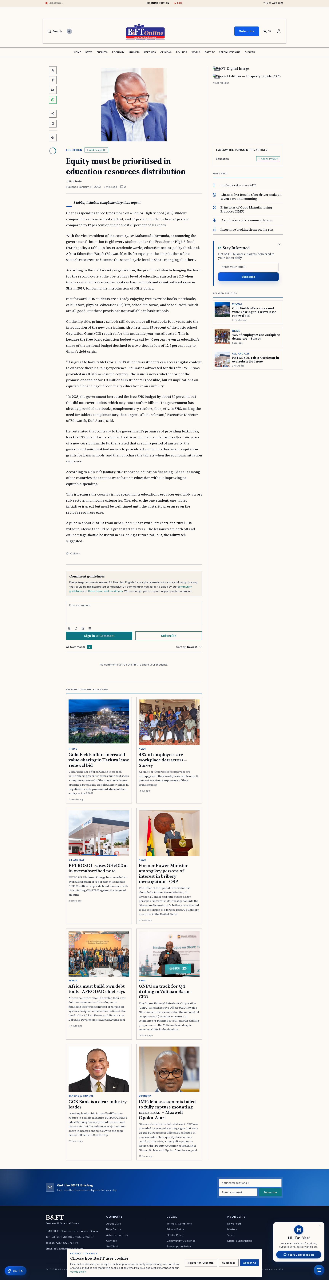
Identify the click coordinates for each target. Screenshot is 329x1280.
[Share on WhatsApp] (53, 100)
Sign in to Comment (99, 636)
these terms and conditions (105, 591)
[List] (90, 628)
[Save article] (53, 124)
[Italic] (76, 628)
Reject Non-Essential (201, 1262)
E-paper (250, 52)
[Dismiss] (279, 244)
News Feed (234, 1223)
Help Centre (113, 1229)
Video (231, 1235)
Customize (228, 1262)
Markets (232, 1229)
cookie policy (78, 1271)
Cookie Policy (175, 1235)
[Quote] (83, 628)
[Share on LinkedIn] (53, 90)
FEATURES (150, 52)
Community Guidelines (181, 1240)
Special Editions (229, 52)
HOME (77, 52)
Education (74, 150)
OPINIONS (166, 52)
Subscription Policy (179, 1246)
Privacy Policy (175, 1229)
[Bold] (69, 628)
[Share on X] (53, 70)
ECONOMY (118, 52)
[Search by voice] (69, 31)
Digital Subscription (239, 1240)
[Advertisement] (248, 112)
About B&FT (113, 1223)
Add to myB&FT (98, 150)
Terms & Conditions (179, 1223)
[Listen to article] (53, 137)
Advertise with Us (117, 1235)
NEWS (88, 52)
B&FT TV (210, 52)
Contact (111, 1240)
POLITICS (181, 52)
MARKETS (134, 52)
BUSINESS (102, 52)
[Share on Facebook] (53, 80)
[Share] (53, 114)
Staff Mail (112, 1246)
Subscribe (246, 31)
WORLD (196, 52)
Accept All (249, 1262)
